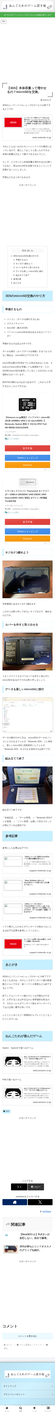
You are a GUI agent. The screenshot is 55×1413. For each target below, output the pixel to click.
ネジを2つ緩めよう (24, 264)
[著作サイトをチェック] (14, 1202)
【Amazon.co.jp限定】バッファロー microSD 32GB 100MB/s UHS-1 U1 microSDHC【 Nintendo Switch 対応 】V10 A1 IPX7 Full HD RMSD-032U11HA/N (27, 422)
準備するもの (22, 260)
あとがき (17, 283)
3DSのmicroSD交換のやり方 (26, 256)
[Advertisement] (27, 51)
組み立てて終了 (23, 275)
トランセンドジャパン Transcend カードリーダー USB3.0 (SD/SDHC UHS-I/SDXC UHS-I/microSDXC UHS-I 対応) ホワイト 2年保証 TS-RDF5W (27, 496)
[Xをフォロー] (40, 1202)
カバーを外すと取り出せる (28, 267)
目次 (24, 250)
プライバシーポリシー (14, 1394)
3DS (7, 1111)
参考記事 (17, 279)
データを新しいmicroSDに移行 (29, 271)
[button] (36, 1186)
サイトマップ (9, 1386)
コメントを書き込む (27, 1336)
